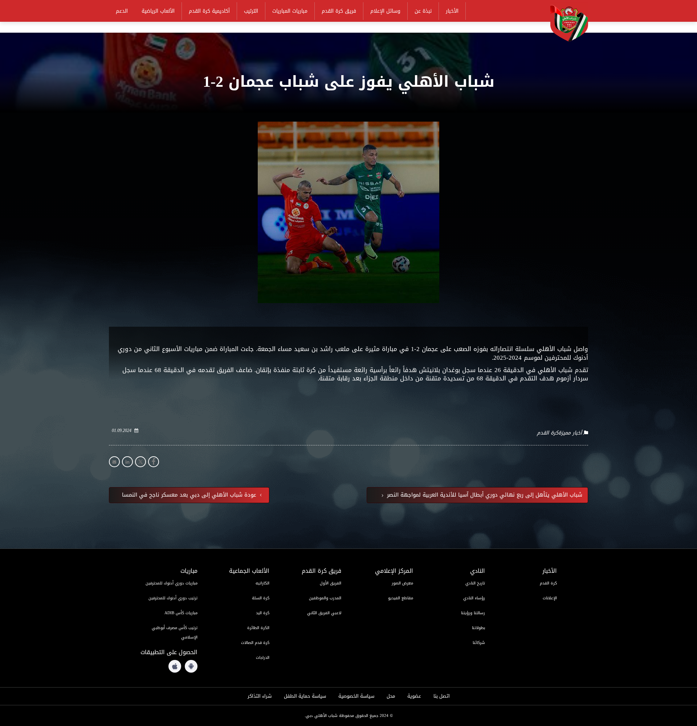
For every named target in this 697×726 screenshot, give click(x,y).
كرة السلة (260, 598)
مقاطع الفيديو (400, 598)
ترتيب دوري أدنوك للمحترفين (172, 598)
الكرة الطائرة (258, 628)
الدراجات (262, 657)
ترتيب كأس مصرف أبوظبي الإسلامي (174, 632)
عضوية (414, 696)
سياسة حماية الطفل (305, 696)
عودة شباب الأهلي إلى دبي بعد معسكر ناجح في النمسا (190, 495)
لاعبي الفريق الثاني (324, 613)
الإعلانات (550, 598)
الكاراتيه (262, 583)
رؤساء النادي (474, 598)
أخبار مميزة (570, 433)
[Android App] (191, 666)
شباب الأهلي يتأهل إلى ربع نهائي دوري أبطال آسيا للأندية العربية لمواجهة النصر (483, 495)
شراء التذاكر (260, 696)
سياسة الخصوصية (356, 696)
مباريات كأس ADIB (180, 613)
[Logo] (564, 22)
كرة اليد (262, 613)
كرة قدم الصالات (255, 643)
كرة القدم (547, 433)
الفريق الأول (330, 583)
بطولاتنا (478, 628)
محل (391, 696)
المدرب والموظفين (325, 598)
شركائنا (479, 643)
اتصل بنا (441, 696)
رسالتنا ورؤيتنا (473, 613)
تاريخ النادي (475, 583)
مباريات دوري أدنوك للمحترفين (171, 583)
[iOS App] (174, 666)
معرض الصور (402, 583)
